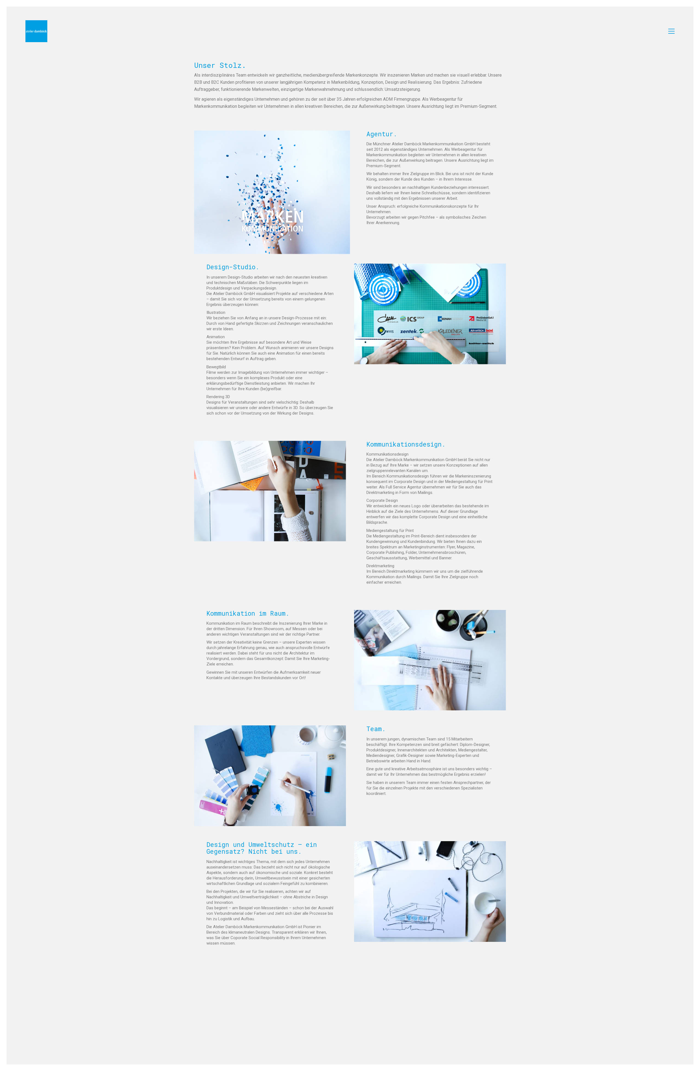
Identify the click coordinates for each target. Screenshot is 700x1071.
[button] (671, 31)
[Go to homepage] (36, 31)
